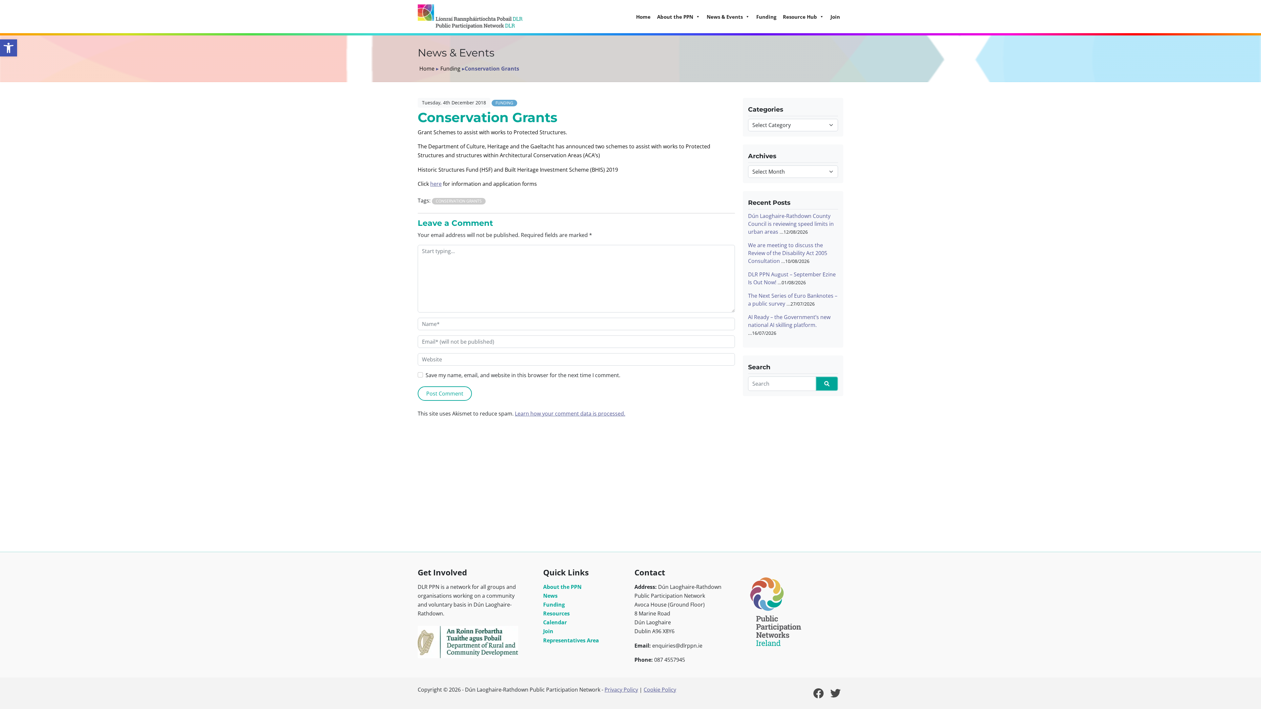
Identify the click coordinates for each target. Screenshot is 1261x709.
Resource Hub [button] (800, 16)
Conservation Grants (459, 201)
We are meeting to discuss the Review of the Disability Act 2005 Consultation (787, 253)
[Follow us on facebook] (818, 695)
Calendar (555, 622)
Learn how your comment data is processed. (570, 413)
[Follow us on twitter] (835, 695)
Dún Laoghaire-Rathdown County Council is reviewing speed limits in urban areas (791, 223)
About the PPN (562, 587)
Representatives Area (571, 640)
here (436, 183)
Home (643, 16)
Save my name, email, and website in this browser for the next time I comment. (523, 375)
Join (835, 16)
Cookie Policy (660, 689)
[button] (8, 47)
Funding (766, 16)
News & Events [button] (725, 16)
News (550, 595)
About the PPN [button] (675, 16)
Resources (556, 613)
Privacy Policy (621, 689)
